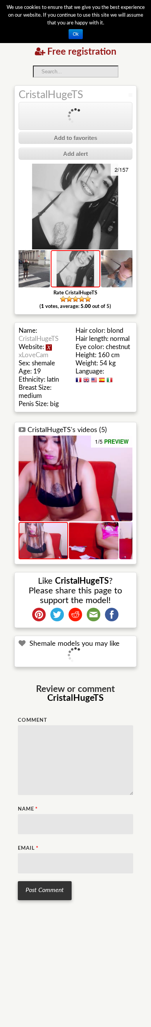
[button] (25, 207)
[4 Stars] (82, 299)
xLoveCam (33, 355)
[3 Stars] (75, 299)
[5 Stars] (88, 299)
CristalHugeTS (51, 95)
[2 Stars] (69, 299)
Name (28, 809)
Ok (76, 34)
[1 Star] (63, 299)
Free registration (82, 52)
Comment (32, 720)
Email (28, 848)
